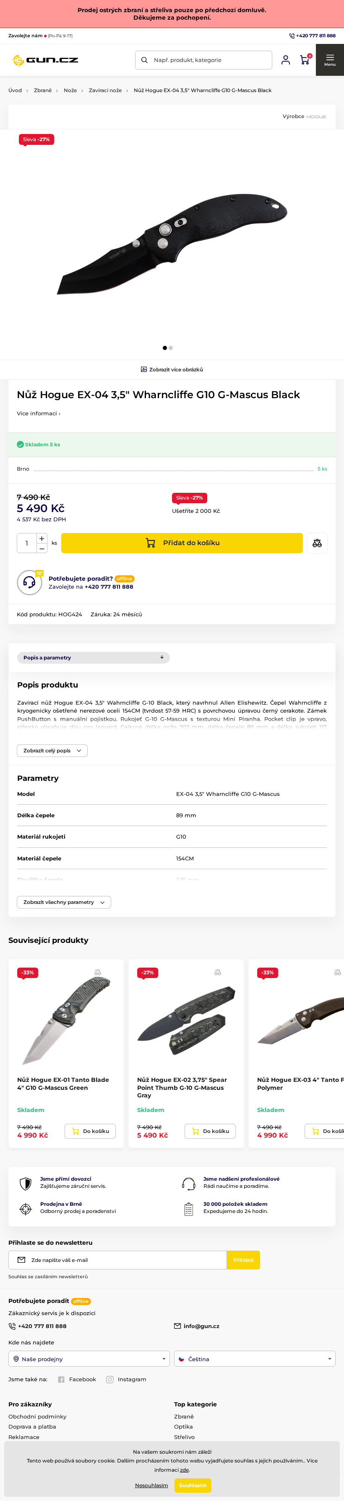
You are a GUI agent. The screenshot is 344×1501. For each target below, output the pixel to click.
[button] (329, 60)
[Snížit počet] (42, 548)
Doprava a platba (32, 1426)
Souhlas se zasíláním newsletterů (48, 1277)
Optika (183, 1426)
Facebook (82, 1379)
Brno (23, 469)
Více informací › (38, 413)
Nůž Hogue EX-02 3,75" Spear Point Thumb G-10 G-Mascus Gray (182, 1087)
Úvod (15, 90)
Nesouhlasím (151, 1485)
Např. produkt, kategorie (188, 60)
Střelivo (184, 1437)
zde (184, 1470)
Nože (70, 90)
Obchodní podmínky (37, 1416)
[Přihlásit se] (285, 59)
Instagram (132, 1379)
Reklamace (23, 1437)
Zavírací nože (105, 90)
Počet (27, 543)
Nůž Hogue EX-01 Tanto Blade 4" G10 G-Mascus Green (63, 1083)
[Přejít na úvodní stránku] (44, 59)
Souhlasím (193, 1485)
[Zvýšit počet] (42, 538)
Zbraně (43, 90)
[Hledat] (144, 60)
